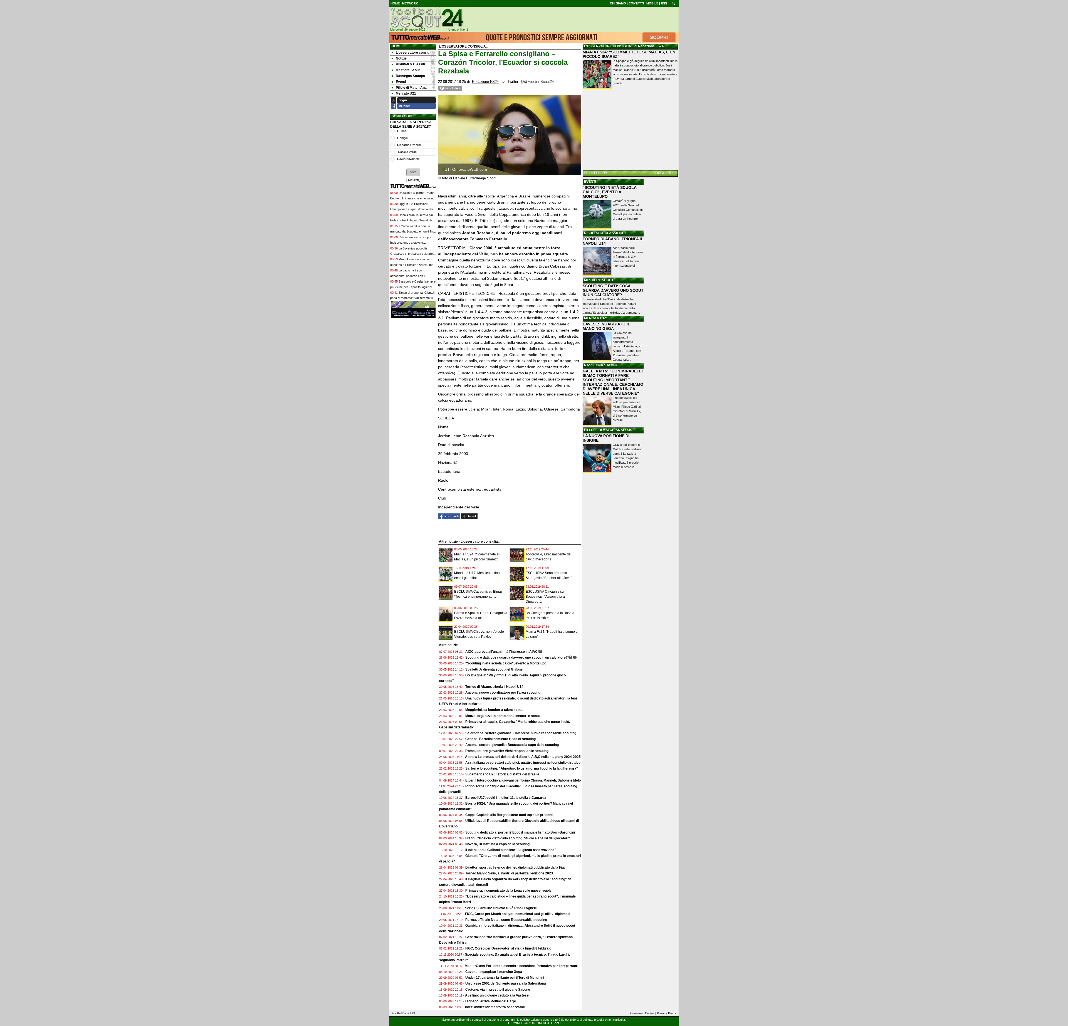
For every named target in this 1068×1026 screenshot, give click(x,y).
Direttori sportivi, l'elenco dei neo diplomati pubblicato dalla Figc (515, 867)
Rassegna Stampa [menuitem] (410, 76)
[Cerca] (673, 3)
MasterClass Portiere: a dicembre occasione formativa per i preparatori (521, 966)
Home (397, 46)
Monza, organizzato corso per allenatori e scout (502, 716)
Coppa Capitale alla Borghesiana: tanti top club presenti (509, 815)
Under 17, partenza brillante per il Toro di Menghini (504, 978)
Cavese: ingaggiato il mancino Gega (493, 972)
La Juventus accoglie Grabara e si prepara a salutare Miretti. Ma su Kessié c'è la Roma (412, 254)
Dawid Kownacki (408, 158)
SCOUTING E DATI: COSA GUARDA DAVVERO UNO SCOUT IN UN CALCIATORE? (613, 290)
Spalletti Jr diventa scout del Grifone (494, 669)
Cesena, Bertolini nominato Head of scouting (500, 739)
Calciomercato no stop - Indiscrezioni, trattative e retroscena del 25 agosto (410, 243)
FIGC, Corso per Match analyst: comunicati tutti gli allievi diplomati (517, 914)
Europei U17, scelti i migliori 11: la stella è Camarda (505, 798)
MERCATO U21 (596, 318)
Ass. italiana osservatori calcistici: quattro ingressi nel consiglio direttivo (522, 763)
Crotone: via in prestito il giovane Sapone (497, 990)
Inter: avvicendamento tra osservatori (495, 1007)
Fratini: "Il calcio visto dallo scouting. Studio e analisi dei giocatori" (517, 838)
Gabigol (402, 138)
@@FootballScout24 (537, 82)
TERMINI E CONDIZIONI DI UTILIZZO (534, 1023)
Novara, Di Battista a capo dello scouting (497, 844)
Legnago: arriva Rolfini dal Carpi (490, 1001)
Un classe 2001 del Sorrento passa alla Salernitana (505, 983)
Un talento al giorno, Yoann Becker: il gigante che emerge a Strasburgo (412, 198)
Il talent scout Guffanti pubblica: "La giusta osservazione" (510, 850)
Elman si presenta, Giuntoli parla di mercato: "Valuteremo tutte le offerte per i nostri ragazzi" (413, 298)
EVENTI (590, 182)
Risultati (413, 180)
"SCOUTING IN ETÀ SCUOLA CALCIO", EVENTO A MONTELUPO (609, 192)
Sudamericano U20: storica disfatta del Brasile (502, 774)
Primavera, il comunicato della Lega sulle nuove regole (508, 891)
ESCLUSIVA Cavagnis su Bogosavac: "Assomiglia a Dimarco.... (545, 597)
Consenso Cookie (642, 1013)
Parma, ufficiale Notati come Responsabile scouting (506, 920)
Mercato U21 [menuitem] (406, 93)
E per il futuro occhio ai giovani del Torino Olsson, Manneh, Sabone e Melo (523, 780)
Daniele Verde (407, 152)
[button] (413, 172)
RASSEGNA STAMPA (601, 365)
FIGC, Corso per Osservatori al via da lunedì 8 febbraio (508, 948)
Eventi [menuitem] (401, 82)
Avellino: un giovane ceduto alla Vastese (497, 995)
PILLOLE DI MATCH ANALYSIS (608, 430)
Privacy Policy (666, 1013)
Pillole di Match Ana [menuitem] (411, 88)
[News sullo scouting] (426, 17)
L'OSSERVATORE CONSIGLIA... (609, 46)
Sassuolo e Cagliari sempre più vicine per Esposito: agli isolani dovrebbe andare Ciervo (413, 287)
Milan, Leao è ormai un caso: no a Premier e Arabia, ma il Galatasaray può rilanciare (412, 265)
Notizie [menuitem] (401, 58)
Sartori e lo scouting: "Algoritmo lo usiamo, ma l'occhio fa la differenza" (521, 768)
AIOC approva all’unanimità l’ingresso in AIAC (501, 652)
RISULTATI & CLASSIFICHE (605, 233)
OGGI (659, 173)
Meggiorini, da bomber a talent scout (494, 710)
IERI (672, 173)
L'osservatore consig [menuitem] (412, 53)
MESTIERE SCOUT (599, 280)
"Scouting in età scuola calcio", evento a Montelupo (505, 663)
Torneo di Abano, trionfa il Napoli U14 (494, 687)
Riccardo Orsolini (409, 145)
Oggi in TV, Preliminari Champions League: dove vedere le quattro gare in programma (412, 209)
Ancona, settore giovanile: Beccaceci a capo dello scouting (512, 745)
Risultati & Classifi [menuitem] (410, 64)
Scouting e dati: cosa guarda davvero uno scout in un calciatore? (516, 657)
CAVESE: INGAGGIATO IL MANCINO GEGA (606, 326)
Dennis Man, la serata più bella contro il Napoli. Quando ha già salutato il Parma (412, 220)
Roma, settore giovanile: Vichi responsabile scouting (506, 751)
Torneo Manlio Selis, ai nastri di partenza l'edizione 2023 (509, 873)
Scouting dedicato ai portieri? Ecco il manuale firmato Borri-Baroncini (520, 832)
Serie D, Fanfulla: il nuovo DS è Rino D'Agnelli (501, 908)
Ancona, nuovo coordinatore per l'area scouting (502, 692)
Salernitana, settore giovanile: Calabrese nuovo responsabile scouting (520, 733)
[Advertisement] (630, 130)
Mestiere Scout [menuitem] (408, 70)
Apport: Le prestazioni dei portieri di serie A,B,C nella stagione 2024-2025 (523, 757)
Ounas (401, 131)
